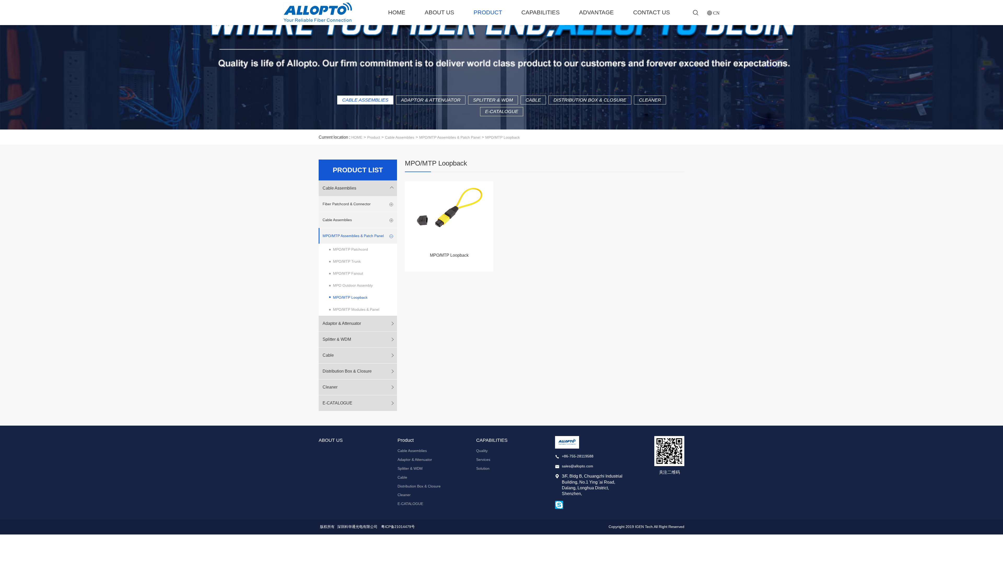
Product (488, 12)
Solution (482, 468)
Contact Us (651, 12)
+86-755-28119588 (577, 456)
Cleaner (650, 100)
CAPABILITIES (540, 12)
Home (396, 12)
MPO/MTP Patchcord (350, 249)
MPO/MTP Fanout (348, 273)
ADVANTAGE (596, 12)
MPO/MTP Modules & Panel (356, 309)
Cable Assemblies (365, 100)
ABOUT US (439, 12)
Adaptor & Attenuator (430, 100)
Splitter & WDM (493, 100)
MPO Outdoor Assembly (353, 285)
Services (483, 459)
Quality (482, 451)
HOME (356, 137)
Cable (533, 100)
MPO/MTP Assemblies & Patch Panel (449, 137)
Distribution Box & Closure (589, 100)
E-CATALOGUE (501, 111)
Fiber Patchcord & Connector (347, 204)
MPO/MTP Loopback (502, 137)
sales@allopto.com (577, 466)
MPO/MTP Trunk (347, 261)
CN (716, 12)
